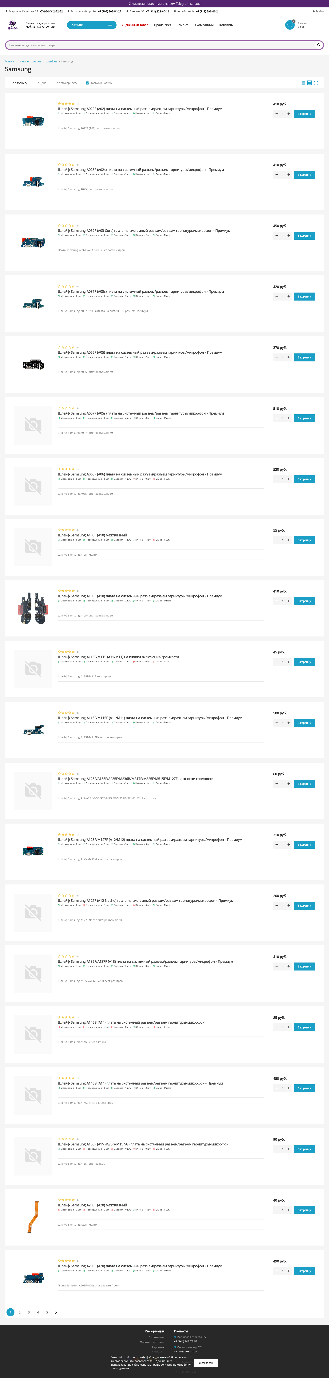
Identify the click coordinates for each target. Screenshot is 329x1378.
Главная (10, 61)
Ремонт (182, 25)
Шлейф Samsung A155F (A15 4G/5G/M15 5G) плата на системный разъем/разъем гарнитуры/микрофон (143, 1144)
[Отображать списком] (309, 83)
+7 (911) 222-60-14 (157, 11)
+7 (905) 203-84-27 (109, 11)
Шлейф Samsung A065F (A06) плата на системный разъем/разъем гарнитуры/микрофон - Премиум (140, 474)
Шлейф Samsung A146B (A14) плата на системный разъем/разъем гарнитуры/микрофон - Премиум (140, 1083)
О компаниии (203, 25)
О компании (156, 1337)
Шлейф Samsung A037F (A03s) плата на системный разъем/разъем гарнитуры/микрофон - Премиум (141, 291)
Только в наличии (102, 83)
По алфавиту (19, 83)
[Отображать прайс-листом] (303, 83)
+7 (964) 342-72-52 (51, 11)
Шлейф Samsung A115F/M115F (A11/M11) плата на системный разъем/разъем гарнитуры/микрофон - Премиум (150, 717)
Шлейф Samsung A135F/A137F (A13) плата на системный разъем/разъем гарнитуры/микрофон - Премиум (145, 961)
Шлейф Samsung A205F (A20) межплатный (92, 1205)
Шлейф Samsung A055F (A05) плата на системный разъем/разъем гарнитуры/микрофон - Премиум (140, 352)
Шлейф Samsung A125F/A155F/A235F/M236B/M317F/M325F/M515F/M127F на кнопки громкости (135, 778)
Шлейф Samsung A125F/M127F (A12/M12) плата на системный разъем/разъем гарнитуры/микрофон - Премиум (150, 839)
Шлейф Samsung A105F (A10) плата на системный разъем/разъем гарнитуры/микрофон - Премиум (140, 596)
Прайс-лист (162, 25)
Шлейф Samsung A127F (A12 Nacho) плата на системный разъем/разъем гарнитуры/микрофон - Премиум (146, 900)
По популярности (66, 83)
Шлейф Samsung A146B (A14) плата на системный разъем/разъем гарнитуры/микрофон (131, 1022)
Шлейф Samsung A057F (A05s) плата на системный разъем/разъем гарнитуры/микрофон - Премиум (141, 413)
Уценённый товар (135, 25)
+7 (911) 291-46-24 (207, 11)
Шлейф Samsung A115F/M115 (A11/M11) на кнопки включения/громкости (118, 657)
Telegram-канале (188, 4)
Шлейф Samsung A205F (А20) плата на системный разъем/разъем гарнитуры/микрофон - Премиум (140, 1266)
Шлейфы (51, 61)
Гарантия (158, 1347)
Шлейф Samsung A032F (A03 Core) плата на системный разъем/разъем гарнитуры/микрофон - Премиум (144, 230)
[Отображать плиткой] (316, 83)
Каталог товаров (30, 61)
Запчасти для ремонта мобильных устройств (41, 24)
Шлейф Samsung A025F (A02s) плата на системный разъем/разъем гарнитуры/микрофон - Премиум (141, 169)
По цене (41, 83)
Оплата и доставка (152, 1342)
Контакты (226, 25)
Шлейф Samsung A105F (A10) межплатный (92, 535)
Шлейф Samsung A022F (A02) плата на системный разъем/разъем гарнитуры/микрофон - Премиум (140, 108)
